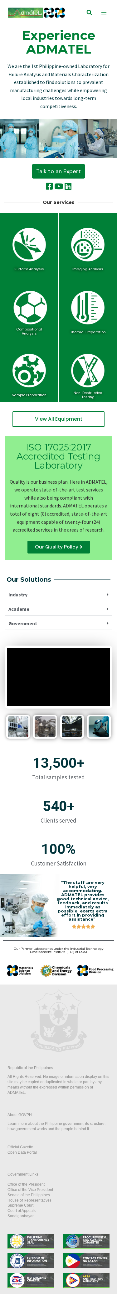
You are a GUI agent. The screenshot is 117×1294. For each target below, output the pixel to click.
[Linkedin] (68, 186)
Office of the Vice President (30, 1189)
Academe (18, 609)
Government (22, 623)
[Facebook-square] (49, 186)
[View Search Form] (89, 12)
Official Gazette (20, 1147)
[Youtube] (58, 186)
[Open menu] (104, 12)
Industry (17, 594)
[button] (58, 171)
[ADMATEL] (36, 12)
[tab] (58, 594)
